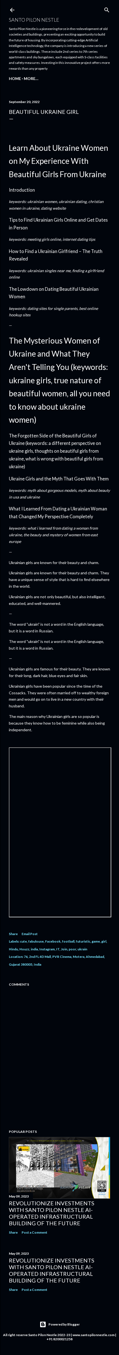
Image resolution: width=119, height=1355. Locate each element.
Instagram (47, 949)
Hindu (13, 949)
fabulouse (36, 941)
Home (15, 78)
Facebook (53, 941)
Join (64, 949)
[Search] (107, 8)
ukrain (82, 949)
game (96, 941)
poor (72, 949)
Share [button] (13, 934)
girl (103, 941)
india (34, 949)
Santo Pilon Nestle (34, 20)
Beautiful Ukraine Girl (44, 111)
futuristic (83, 941)
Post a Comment (34, 1232)
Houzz (24, 949)
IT (58, 949)
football (68, 941)
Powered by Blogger (64, 1324)
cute (23, 941)
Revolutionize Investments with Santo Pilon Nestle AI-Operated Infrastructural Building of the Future (51, 1213)
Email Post (30, 934)
